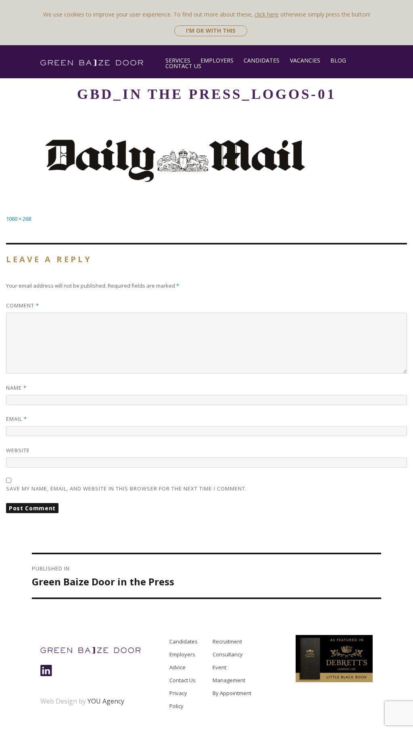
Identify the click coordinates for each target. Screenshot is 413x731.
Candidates (262, 60)
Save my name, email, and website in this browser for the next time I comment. (126, 488)
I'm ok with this (211, 30)
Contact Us (183, 66)
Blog (338, 60)
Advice (177, 667)
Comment (22, 305)
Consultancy (228, 654)
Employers (217, 60)
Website (18, 450)
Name (16, 387)
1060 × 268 (18, 218)
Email (16, 418)
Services (177, 60)
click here (266, 14)
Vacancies (305, 60)
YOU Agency (106, 701)
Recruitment (227, 641)
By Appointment (232, 693)
